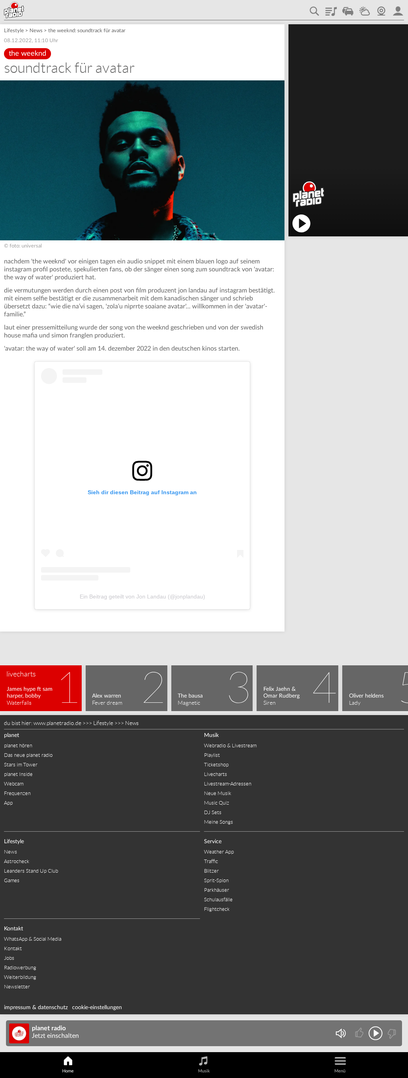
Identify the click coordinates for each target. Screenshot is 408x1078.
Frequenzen (17, 793)
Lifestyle (14, 30)
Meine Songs (218, 822)
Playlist (331, 8)
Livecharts (215, 774)
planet (11, 735)
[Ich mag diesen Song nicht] (391, 1033)
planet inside (398, 8)
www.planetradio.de (57, 723)
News (36, 30)
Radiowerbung (20, 968)
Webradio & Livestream (230, 746)
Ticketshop (216, 765)
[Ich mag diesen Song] (360, 1033)
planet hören (18, 746)
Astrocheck (16, 861)
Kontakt (13, 929)
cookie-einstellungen (97, 1007)
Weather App (219, 852)
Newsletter (17, 987)
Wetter (365, 8)
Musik (211, 735)
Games (12, 880)
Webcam (381, 8)
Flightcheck (217, 909)
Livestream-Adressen (227, 784)
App (8, 803)
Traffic (348, 8)
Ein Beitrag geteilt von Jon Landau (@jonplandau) (142, 596)
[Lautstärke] (340, 1033)
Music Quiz (216, 803)
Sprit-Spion (216, 880)
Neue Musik (217, 793)
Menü (339, 1071)
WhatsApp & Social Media (32, 939)
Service (213, 841)
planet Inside (18, 774)
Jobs (9, 958)
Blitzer (211, 871)
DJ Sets (213, 812)
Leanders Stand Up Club (31, 871)
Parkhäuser (216, 890)
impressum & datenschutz (36, 1007)
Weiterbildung (20, 977)
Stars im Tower (20, 765)
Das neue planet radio (28, 755)
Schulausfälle (218, 900)
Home (68, 1071)
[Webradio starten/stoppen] (375, 1033)
